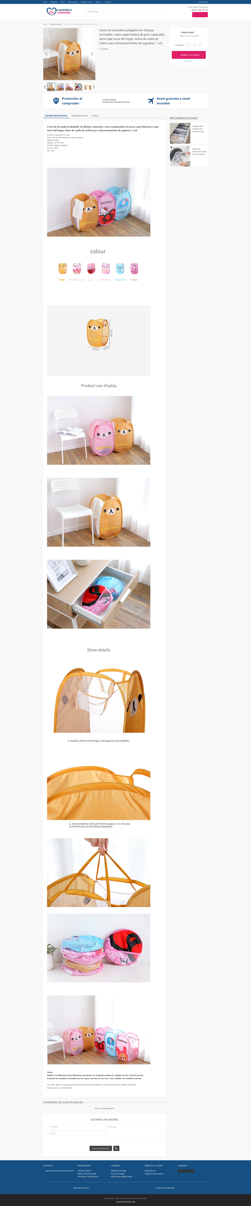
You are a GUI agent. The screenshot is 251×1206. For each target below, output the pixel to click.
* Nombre (53, 1127)
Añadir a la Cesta (189, 54)
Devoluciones (73, 2)
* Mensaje (111, 1127)
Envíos (95, 115)
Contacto (108, 2)
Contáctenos (150, 1170)
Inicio (45, 2)
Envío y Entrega (118, 1173)
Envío (63, 2)
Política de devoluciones (121, 1176)
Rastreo (98, 2)
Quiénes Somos (86, 2)
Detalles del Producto (56, 115)
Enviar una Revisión (100, 1148)
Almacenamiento (55, 24)
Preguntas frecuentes (154, 1173)
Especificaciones (80, 115)
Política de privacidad (87, 1173)
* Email (52, 1133)
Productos (54, 2)
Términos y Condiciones (88, 1176)
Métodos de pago (118, 1170)
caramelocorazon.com (125, 1202)
